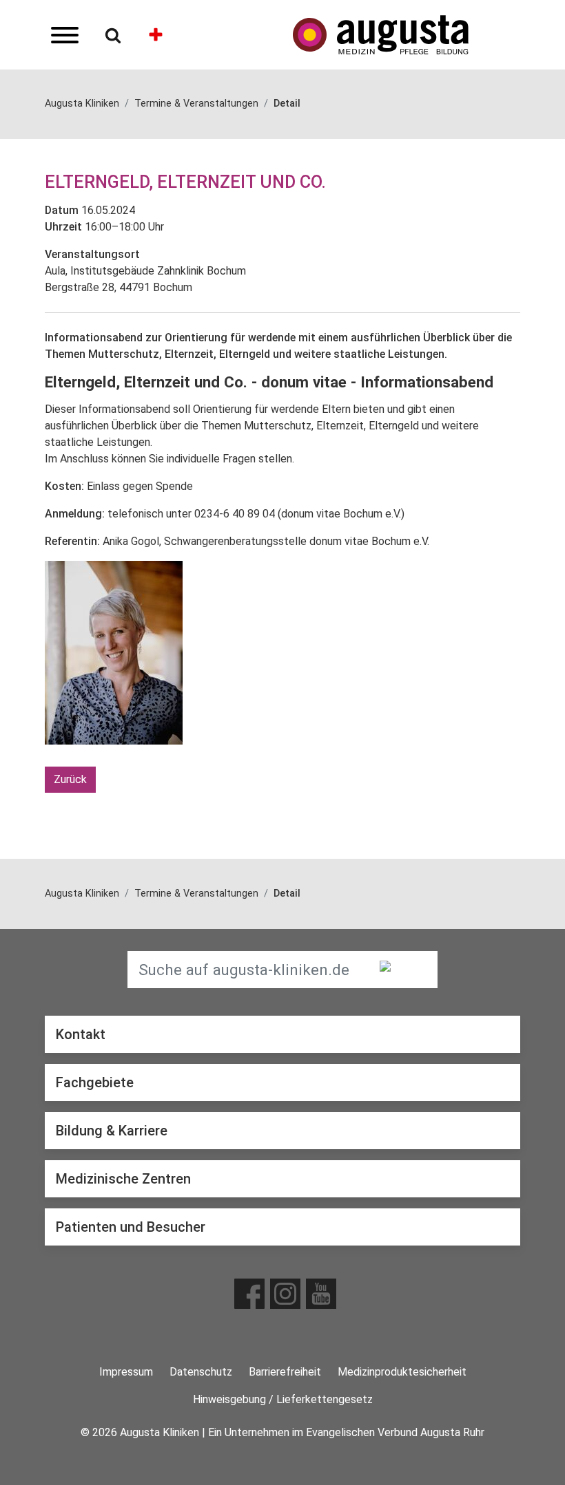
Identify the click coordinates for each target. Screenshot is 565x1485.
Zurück (70, 779)
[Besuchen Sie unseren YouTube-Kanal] (321, 1294)
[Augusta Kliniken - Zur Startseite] (406, 34)
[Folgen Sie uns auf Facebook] (249, 1294)
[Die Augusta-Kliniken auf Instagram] (285, 1294)
